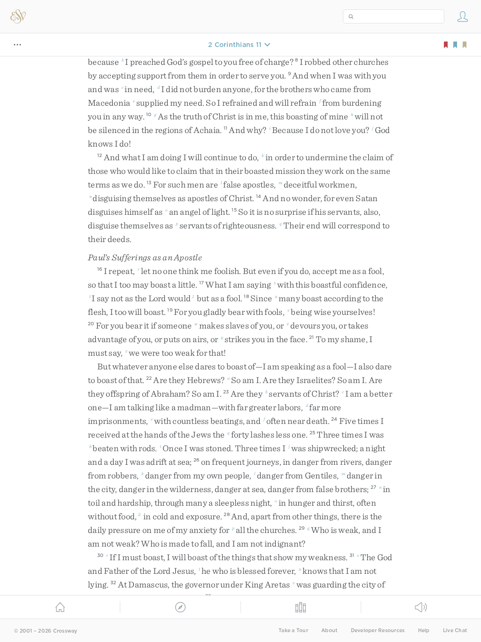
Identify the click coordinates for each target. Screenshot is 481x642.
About (329, 630)
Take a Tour (293, 630)
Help (424, 630)
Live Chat (455, 630)
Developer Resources (378, 630)
